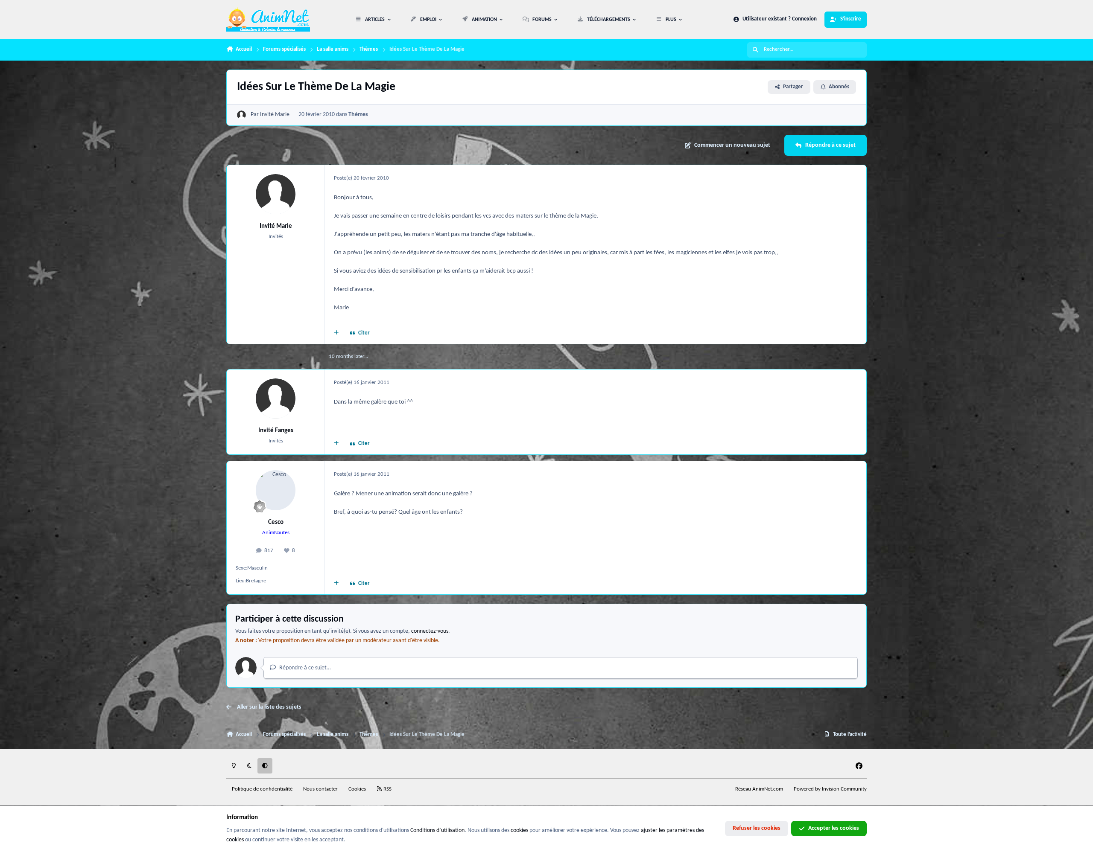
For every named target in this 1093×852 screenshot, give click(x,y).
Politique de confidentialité (262, 789)
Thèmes (358, 114)
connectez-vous (429, 631)
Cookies (357, 789)
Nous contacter (320, 789)
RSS (387, 789)
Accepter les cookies (833, 828)
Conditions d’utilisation (437, 830)
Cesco (275, 522)
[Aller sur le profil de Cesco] (276, 490)
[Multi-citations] (336, 333)
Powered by (830, 789)
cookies (519, 830)
